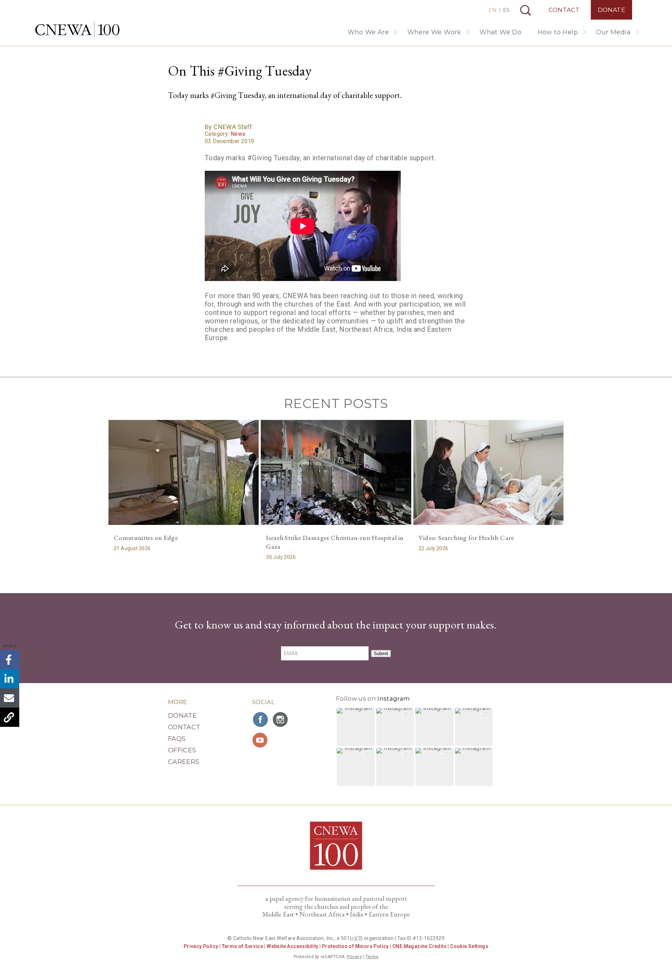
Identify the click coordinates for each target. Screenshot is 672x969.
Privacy (354, 956)
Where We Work (434, 32)
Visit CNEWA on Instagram (281, 719)
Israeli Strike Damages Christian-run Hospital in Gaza (335, 542)
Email (9, 698)
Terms (371, 956)
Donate (611, 9)
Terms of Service (242, 946)
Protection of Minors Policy (355, 946)
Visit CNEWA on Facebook (261, 719)
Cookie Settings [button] (469, 946)
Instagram (393, 698)
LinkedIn (9, 678)
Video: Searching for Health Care (466, 537)
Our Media (613, 32)
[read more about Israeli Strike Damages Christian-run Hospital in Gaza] (336, 472)
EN (493, 10)
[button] (356, 727)
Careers (184, 762)
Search (525, 10)
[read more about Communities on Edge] (183, 472)
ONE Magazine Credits (419, 946)
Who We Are (368, 32)
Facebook (9, 659)
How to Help (558, 32)
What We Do (500, 32)
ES (506, 10)
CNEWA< (77, 29)
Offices (182, 750)
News (238, 134)
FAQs (177, 739)
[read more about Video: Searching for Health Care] (488, 472)
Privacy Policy (201, 946)
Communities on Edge (146, 537)
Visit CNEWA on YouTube (261, 740)
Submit (381, 653)
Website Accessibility (292, 946)
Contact (564, 9)
